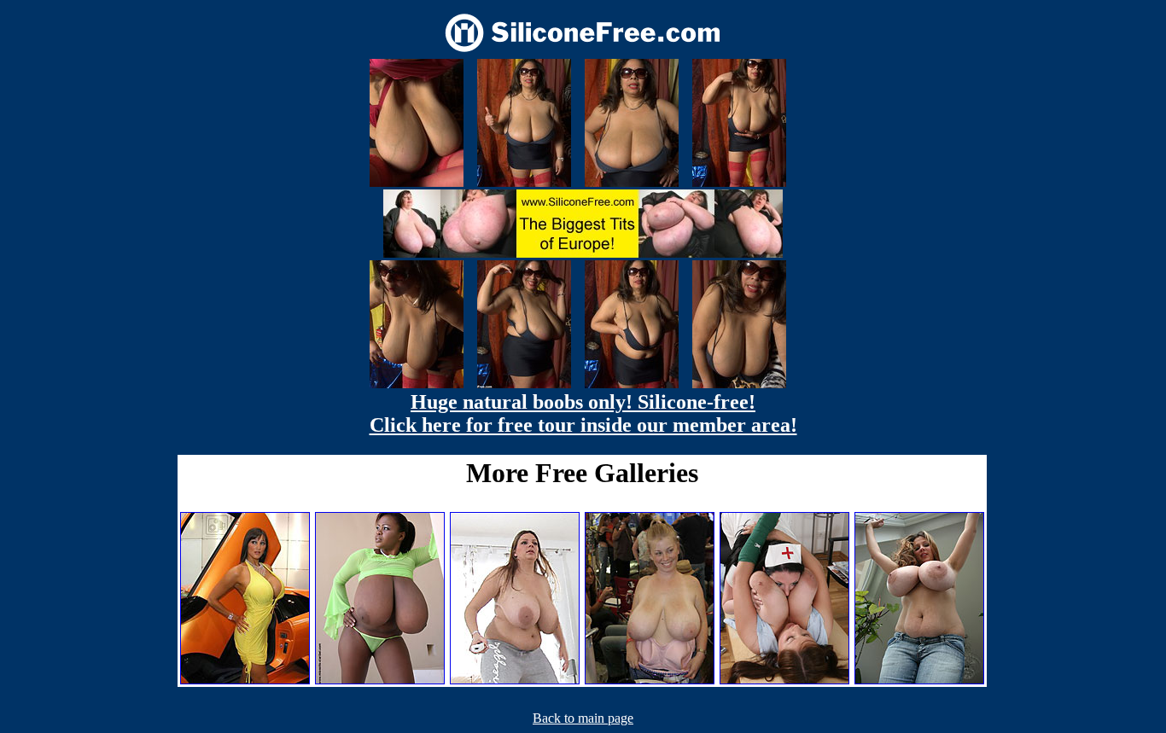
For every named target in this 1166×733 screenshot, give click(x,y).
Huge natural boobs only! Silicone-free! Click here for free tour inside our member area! (583, 413)
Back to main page (583, 718)
